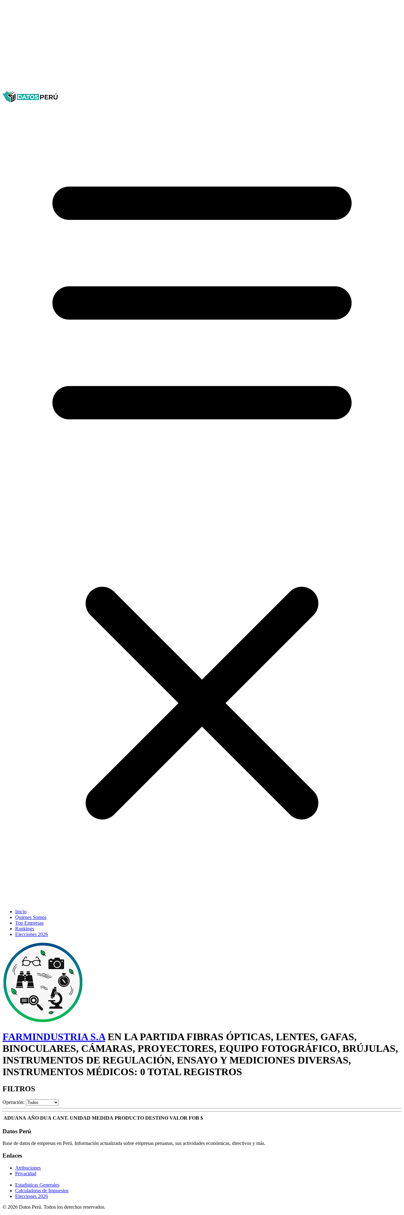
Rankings (24, 928)
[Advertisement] (192, 47)
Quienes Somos (30, 917)
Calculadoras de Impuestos (41, 1190)
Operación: (14, 1102)
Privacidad (25, 1173)
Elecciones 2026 (31, 934)
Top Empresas (29, 923)
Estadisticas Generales (37, 1185)
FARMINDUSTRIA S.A (54, 1036)
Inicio (21, 911)
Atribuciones (28, 1168)
